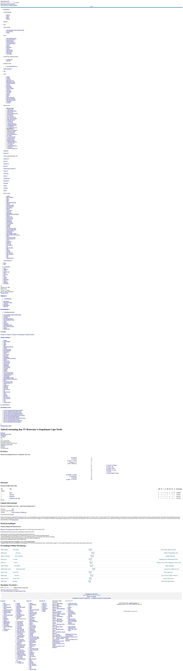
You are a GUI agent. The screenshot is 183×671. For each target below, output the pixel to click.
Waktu (7, 290)
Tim (4, 71)
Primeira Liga (9, 50)
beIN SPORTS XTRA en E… (13, 234)
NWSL (8, 32)
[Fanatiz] (27, 334)
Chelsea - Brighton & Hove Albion (58, 614)
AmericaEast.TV (10, 231)
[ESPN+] (32, 334)
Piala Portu (5, 283)
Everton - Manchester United (56, 635)
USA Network (9, 218)
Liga (4, 24)
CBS (7, 198)
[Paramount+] (21, 334)
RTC (13, 510)
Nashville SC (10, 109)
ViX (7, 256)
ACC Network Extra (11, 228)
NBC (7, 201)
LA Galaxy (10, 144)
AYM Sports (9, 232)
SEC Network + (10, 254)
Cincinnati (19, 628)
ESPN (7, 200)
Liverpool (8, 79)
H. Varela (108, 466)
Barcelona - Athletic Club (57, 606)
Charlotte (19, 626)
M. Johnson (74, 457)
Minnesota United (22, 655)
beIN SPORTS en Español (9, 358)
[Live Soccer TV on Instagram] (58, 647)
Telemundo (8, 220)
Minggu (8, 18)
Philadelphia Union (12, 125)
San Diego (20, 656)
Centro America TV (10, 238)
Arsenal (8, 76)
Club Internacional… (12, 110)
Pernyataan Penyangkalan (71, 611)
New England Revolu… (12, 113)
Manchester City (10, 80)
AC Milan (8, 92)
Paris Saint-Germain (10, 100)
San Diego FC (11, 143)
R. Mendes (108, 468)
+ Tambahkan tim (7, 298)
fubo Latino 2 (9, 245)
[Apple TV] (15, 334)
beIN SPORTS (9, 197)
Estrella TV (9, 241)
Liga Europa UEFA (10, 39)
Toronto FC (10, 121)
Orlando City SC (11, 120)
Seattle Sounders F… (12, 145)
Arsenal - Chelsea (60, 638)
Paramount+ (9, 212)
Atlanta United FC (12, 123)
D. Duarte (114, 465)
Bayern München (10, 97)
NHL (75, 629)
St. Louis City (20, 649)
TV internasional (4, 448)
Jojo (112, 466)
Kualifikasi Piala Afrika (6, 425)
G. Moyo (68, 479)
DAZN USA (9, 219)
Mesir (10, 492)
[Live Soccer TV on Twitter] (58, 644)
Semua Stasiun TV (7, 260)
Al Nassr (8, 102)
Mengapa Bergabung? (23, 587)
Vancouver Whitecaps (19, 643)
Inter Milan (8, 91)
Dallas (18, 648)
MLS (4, 273)
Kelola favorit (5, 293)
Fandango (8, 242)
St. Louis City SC (11, 136)
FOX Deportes (9, 223)
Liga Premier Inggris (8, 318)
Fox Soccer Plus (10, 205)
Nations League (10, 40)
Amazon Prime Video (11, 229)
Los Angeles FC (11, 132)
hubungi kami (15, 519)
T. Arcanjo (108, 465)
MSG (7, 249)
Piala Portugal (9, 51)
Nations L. (5, 269)
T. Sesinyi (3, 436)
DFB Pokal (9, 52)
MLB (69, 630)
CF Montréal (11, 126)
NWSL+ (8, 250)
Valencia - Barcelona (60, 637)
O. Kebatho (68, 474)
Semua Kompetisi (7, 68)
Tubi (7, 255)
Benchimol (108, 470)
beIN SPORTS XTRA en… (32, 645)
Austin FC (10, 147)
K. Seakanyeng (73, 476)
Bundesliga (8, 47)
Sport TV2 (14, 512)
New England (20, 625)
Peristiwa (3, 445)
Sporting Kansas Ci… (13, 148)
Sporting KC (21, 662)
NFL (72, 629)
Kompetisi (3, 309)
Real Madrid (9, 87)
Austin (19, 661)
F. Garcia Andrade (110, 473)
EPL (4, 275)
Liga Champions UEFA (8, 320)
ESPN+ (8, 209)
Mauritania (11, 496)
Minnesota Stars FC (12, 141)
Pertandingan (6, 9)
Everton (8, 84)
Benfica (8, 94)
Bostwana (3, 432)
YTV (13, 509)
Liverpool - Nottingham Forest (57, 612)
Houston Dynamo (11, 131)
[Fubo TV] (3, 334)
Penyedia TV (42, 600)
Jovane (117, 473)
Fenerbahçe (9, 101)
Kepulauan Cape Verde (6, 434)
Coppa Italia (9, 53)
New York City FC (11, 117)
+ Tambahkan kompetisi (8, 312)
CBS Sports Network (11, 202)
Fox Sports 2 (9, 210)
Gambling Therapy (133, 603)
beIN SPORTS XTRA (11, 233)
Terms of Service (19, 591)
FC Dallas (9, 135)
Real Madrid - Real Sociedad (57, 604)
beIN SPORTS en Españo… (12, 214)
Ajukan (15, 587)
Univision (8, 224)
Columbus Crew (21, 640)
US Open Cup (9, 31)
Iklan (69, 608)
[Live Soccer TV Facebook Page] (58, 642)
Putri (4, 264)
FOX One (8, 243)
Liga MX (8, 60)
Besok (7, 16)
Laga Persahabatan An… (12, 66)
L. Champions (6, 266)
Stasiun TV (6, 153)
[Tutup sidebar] (1, 424)
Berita (4, 263)
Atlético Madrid (10, 88)
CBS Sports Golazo (10, 237)
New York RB (20, 630)
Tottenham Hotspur (10, 83)
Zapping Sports (9, 258)
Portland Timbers (11, 140)
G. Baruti (69, 460)
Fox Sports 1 (9, 207)
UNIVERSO (9, 222)
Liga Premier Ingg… (11, 43)
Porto (7, 96)
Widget (69, 607)
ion (7, 246)
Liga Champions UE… (11, 38)
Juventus (8, 89)
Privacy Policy (9, 591)
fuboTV (8, 215)
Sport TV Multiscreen (21, 512)
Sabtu (7, 17)
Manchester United (10, 82)
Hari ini (8, 15)
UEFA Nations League (8, 326)
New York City (20, 629)
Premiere (8, 251)
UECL (5, 270)
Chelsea (8, 78)
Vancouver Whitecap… (12, 130)
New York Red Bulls (12, 118)
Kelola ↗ (5, 295)
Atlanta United (21, 635)
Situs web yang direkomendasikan (72, 619)
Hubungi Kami (71, 624)
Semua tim (5, 150)
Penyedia (70, 616)
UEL (4, 268)
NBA (69, 629)
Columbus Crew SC (12, 127)
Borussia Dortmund (10, 98)
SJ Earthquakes (20, 647)
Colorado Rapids (11, 138)
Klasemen (3, 447)
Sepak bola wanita (72, 603)
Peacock (8, 227)
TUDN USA (9, 216)
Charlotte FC (10, 114)
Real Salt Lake (10, 139)
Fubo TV (44, 604)
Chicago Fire (10, 112)
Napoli (7, 93)
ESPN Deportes (10, 206)
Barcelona (8, 85)
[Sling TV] (9, 334)
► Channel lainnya (5, 404)
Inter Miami (20, 622)
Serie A (8, 46)
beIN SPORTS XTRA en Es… (10, 379)
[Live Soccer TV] (5, 1)
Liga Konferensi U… (11, 42)
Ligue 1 (8, 48)
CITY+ (8, 240)
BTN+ (7, 236)
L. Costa (114, 470)
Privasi (69, 609)
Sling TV (44, 603)
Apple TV (8, 211)
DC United (10, 122)
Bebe (113, 468)
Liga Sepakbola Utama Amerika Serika (15, 30)
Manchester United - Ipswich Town (57, 619)
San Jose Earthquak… (12, 134)
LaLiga (8, 44)
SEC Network (9, 253)
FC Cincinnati (10, 116)
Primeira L (5, 282)
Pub (69, 617)
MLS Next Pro (9, 247)
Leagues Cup (9, 59)
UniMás (8, 225)
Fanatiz (8, 196)
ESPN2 (8, 203)
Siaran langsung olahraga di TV (71, 627)
